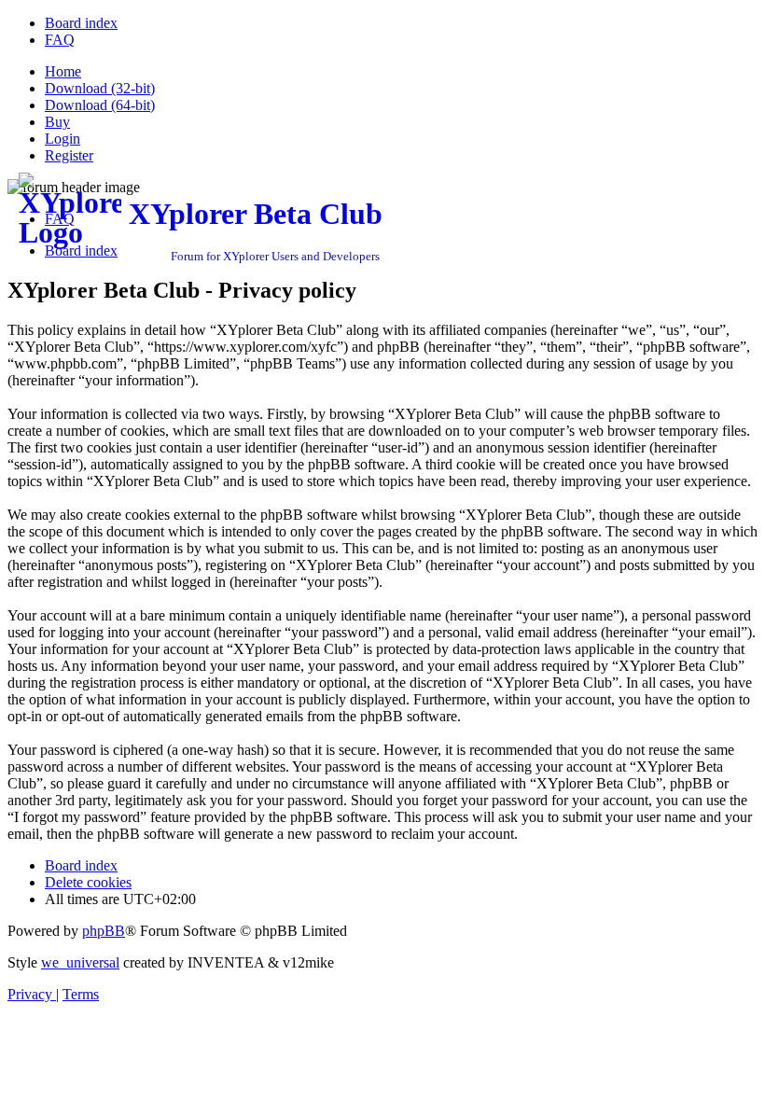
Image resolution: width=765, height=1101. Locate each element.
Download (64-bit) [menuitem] (100, 105)
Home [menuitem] (63, 71)
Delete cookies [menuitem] (88, 882)
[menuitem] (81, 23)
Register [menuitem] (69, 155)
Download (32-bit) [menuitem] (100, 88)
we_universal (80, 962)
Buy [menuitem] (57, 122)
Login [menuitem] (62, 138)
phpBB (103, 931)
